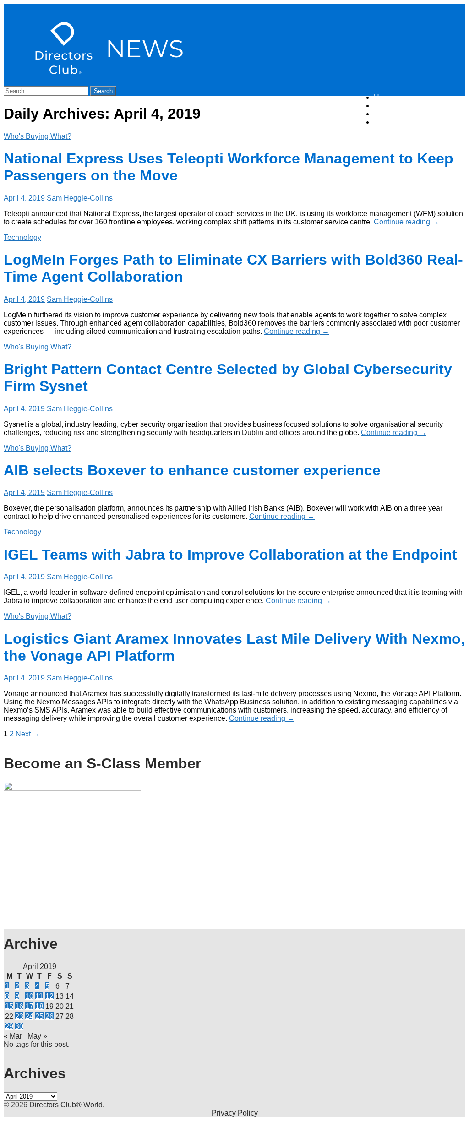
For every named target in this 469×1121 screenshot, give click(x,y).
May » (37, 1036)
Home (383, 97)
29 (9, 1026)
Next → (28, 734)
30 (19, 1026)
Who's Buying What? (37, 136)
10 (29, 996)
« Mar (13, 1036)
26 (49, 1016)
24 (29, 1016)
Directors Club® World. (66, 1105)
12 (49, 996)
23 (19, 1016)
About (383, 114)
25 (39, 1016)
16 (19, 1006)
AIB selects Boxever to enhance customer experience (192, 470)
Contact (386, 122)
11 (39, 996)
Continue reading (406, 222)
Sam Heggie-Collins (80, 198)
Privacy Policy (235, 1113)
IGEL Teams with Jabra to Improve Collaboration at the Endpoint (230, 554)
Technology (22, 237)
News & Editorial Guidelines (419, 105)
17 (29, 1006)
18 (39, 1006)
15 (9, 1006)
